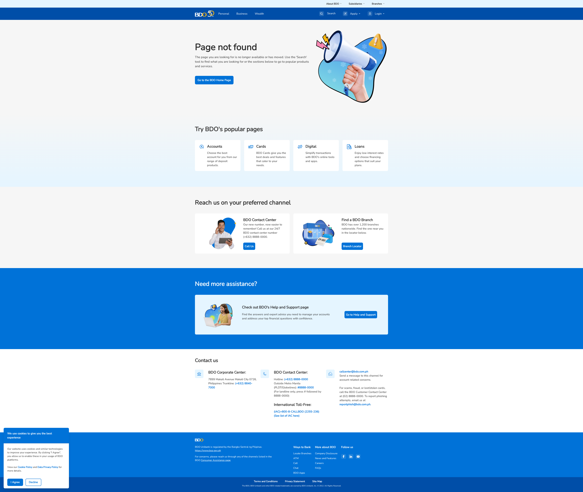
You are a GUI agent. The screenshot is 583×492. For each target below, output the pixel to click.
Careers (319, 463)
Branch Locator (352, 246)
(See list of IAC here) (287, 416)
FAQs (318, 468)
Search (331, 13)
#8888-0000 (306, 387)
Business (241, 13)
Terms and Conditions (266, 481)
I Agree (15, 482)
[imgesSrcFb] (343, 456)
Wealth (259, 13)
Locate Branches (302, 453)
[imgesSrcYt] (358, 456)
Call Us (249, 246)
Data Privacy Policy (48, 467)
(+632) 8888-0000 (296, 379)
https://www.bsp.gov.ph (208, 450)
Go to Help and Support (361, 314)
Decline (33, 482)
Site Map (317, 481)
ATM (296, 458)
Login (378, 13)
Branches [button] (377, 3)
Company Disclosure (326, 453)
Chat (295, 468)
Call (295, 463)
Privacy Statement (295, 481)
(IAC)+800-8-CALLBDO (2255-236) (296, 411)
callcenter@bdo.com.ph (353, 371)
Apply (354, 13)
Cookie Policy (25, 467)
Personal (223, 13)
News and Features (325, 458)
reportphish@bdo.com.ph (354, 404)
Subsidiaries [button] (356, 3)
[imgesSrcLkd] (350, 456)
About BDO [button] (333, 3)
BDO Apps (299, 473)
